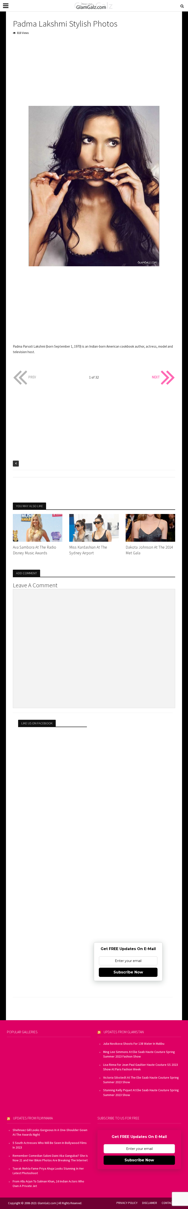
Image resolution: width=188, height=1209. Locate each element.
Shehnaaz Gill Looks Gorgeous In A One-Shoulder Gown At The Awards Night (50, 1132)
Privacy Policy (127, 1203)
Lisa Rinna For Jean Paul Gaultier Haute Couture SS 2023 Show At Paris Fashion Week (140, 1067)
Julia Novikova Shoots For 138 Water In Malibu (133, 1043)
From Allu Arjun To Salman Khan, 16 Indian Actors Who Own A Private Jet (48, 1183)
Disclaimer (149, 1203)
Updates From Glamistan (124, 1032)
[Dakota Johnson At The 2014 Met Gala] (150, 527)
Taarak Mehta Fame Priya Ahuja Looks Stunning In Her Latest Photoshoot (48, 1170)
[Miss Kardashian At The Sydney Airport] (94, 527)
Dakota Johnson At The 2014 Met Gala (149, 550)
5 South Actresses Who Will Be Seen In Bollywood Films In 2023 (50, 1145)
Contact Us (170, 1203)
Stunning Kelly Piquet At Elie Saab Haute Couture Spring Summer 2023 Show (141, 1092)
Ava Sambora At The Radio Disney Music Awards (34, 550)
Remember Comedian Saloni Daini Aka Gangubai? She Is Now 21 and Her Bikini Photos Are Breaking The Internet (50, 1158)
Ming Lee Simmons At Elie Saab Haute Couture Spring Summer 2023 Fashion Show (139, 1054)
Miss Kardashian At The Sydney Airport (88, 550)
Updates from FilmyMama (33, 1118)
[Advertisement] (94, 74)
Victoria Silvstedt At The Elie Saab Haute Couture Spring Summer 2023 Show (141, 1079)
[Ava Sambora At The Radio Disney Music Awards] (37, 527)
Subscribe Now (128, 972)
